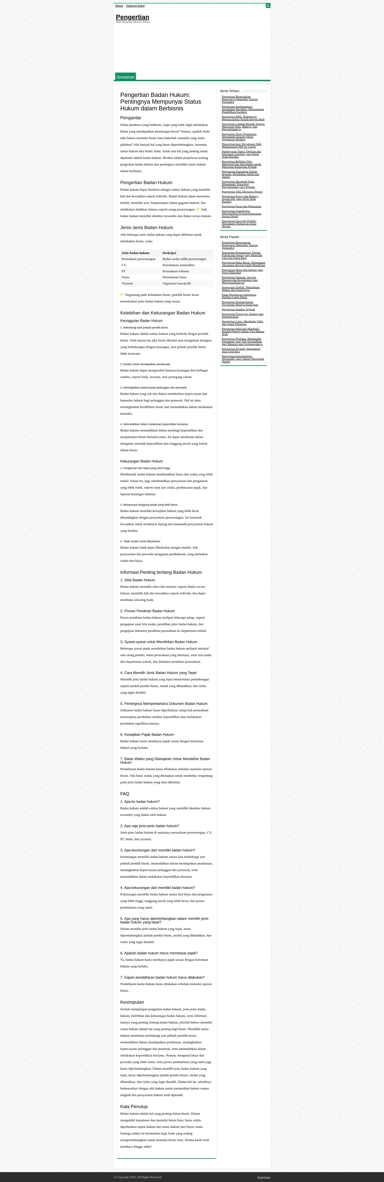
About (119, 5)
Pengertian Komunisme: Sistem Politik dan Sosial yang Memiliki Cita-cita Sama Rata (242, 255)
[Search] (268, 5)
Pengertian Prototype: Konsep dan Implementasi (242, 315)
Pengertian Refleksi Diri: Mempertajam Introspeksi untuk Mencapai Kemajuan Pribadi (241, 164)
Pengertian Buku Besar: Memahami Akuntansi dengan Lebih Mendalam (243, 264)
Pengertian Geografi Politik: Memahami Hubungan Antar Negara (239, 223)
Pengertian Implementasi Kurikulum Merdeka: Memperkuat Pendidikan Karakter (243, 109)
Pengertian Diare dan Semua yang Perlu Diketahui (242, 271)
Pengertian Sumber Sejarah (238, 309)
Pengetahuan (125, 76)
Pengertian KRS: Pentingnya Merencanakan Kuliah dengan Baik (243, 118)
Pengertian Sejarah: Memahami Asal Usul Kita (241, 350)
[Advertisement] (192, 48)
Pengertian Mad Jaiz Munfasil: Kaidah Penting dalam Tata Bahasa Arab (243, 331)
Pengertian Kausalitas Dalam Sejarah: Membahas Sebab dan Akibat (240, 174)
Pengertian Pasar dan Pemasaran (241, 206)
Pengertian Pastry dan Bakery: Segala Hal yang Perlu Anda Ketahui (240, 199)
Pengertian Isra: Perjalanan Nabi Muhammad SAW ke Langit (241, 145)
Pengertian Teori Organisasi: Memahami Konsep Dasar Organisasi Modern (239, 136)
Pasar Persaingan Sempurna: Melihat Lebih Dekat (239, 296)
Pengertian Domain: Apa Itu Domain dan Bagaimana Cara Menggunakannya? (240, 280)
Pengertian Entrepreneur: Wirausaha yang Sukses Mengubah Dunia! (243, 358)
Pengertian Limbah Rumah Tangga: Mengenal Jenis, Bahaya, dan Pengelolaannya (243, 126)
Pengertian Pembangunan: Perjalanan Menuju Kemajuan (240, 303)
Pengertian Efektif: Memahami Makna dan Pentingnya (241, 289)
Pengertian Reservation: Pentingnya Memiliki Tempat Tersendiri (240, 99)
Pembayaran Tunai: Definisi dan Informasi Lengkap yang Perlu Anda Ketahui (241, 154)
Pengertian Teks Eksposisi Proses (242, 191)
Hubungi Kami (135, 5)
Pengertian (132, 17)
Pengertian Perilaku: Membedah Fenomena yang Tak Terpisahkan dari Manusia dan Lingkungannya (242, 341)
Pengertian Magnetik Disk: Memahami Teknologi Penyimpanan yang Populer (238, 184)
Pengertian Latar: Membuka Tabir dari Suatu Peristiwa (242, 323)
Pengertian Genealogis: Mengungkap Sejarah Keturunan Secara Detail (241, 213)
